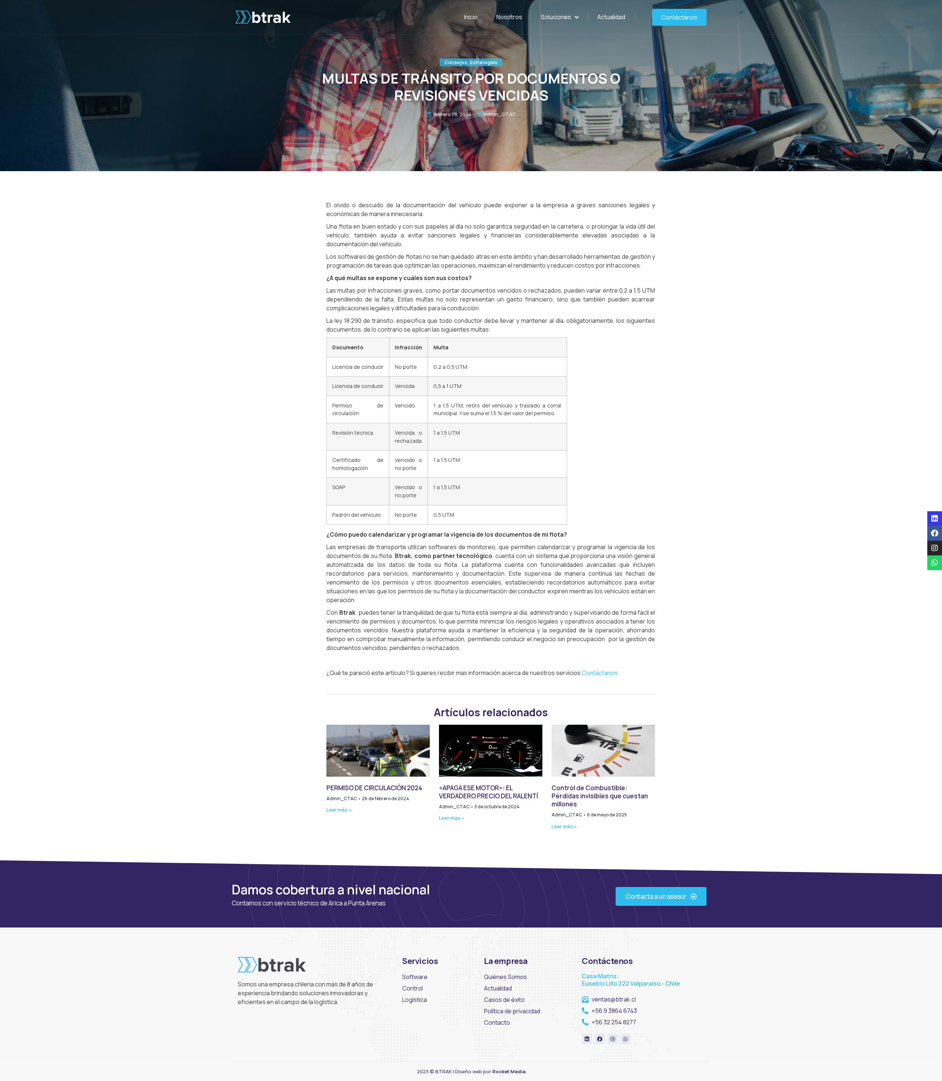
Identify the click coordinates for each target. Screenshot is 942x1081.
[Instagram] (613, 1039)
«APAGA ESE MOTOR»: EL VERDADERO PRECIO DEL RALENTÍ (488, 792)
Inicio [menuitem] (471, 17)
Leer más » (338, 809)
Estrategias (483, 62)
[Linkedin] (587, 1039)
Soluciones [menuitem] (556, 17)
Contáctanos (600, 673)
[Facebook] (600, 1039)
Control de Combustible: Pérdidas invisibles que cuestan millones (600, 796)
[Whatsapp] (625, 1039)
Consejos (456, 62)
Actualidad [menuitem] (611, 17)
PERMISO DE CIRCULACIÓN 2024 (374, 788)
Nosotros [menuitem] (509, 17)
